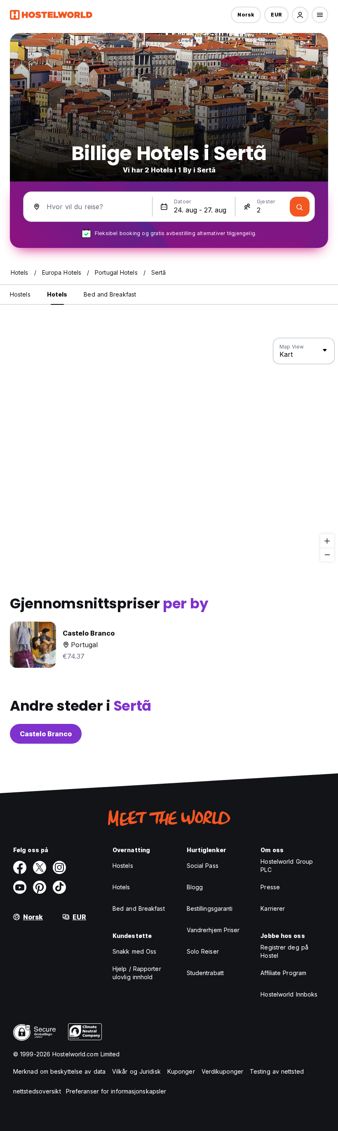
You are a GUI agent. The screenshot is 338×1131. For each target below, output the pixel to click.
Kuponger (181, 1071)
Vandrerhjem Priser (213, 929)
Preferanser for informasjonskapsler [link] (116, 1091)
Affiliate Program (283, 972)
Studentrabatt (205, 972)
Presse (270, 887)
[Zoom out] (327, 554)
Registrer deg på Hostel (284, 951)
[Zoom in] (327, 541)
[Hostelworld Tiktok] (59, 887)
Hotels (121, 887)
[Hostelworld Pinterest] (39, 887)
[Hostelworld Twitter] (39, 867)
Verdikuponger (222, 1071)
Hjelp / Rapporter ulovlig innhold (137, 972)
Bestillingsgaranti (210, 908)
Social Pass (202, 865)
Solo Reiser (203, 951)
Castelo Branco (46, 734)
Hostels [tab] (20, 294)
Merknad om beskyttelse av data (59, 1071)
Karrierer (273, 908)
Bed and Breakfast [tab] (110, 294)
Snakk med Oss (134, 951)
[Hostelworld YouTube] (19, 887)
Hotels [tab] (57, 294)
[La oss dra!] (300, 207)
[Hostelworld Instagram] (59, 867)
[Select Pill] (300, 15)
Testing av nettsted (277, 1071)
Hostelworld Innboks (289, 994)
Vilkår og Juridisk (136, 1071)
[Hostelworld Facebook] (19, 867)
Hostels (123, 865)
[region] (169, 450)
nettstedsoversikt (37, 1091)
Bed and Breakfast (139, 908)
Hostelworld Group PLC (287, 865)
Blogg (195, 887)
